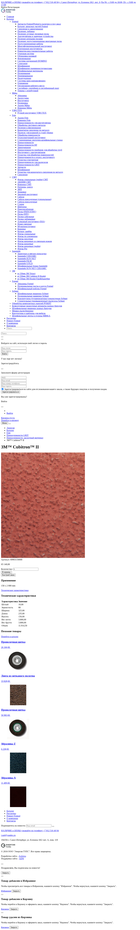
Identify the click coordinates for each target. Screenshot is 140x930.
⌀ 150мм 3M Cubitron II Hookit (32, 276)
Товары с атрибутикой (28, 90)
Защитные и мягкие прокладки (32, 253)
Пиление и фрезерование (29, 128)
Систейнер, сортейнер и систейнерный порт (38, 88)
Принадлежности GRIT (29, 165)
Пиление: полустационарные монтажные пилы (40, 41)
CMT (14, 177)
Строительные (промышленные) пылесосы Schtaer (41, 301)
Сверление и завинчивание (30, 29)
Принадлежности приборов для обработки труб (40, 150)
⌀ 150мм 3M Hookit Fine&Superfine (34, 279)
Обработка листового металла (32, 125)
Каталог (10, 19)
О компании (12, 323)
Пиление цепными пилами (30, 39)
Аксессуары (23, 98)
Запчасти (22, 167)
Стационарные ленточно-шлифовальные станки (40, 140)
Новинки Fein (24, 120)
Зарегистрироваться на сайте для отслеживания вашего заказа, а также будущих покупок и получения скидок (55, 389)
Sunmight (16, 251)
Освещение (23, 83)
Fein (14, 115)
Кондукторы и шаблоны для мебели (29, 313)
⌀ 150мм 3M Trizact (26, 273)
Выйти (10, 413)
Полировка (23, 103)
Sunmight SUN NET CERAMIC (32, 268)
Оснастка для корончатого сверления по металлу (40, 172)
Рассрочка (11, 318)
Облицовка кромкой (27, 56)
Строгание (22, 63)
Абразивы (22, 95)
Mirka (14, 93)
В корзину (6, 572)
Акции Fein (23, 118)
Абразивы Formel (25, 284)
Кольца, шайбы (25, 231)
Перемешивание (25, 76)
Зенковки (22, 192)
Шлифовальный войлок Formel (32, 288)
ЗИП (20, 189)
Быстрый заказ (8, 575)
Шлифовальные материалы (30, 71)
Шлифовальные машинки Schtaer (33, 293)
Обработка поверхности (29, 135)
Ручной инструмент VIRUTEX (32, 113)
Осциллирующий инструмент (32, 137)
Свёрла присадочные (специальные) (34, 199)
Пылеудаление (24, 78)
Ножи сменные (25, 224)
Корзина (5, 909)
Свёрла (21, 197)
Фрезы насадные (25, 239)
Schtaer (15, 291)
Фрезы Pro (22, 249)
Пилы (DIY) (23, 214)
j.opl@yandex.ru (8, 835)
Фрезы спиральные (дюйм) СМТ (33, 179)
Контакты (11, 325)
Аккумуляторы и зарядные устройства (35, 36)
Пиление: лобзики (26, 31)
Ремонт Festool (13, 321)
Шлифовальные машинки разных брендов (32, 308)
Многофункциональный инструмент (35, 46)
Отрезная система (26, 53)
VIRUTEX (17, 110)
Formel (15, 281)
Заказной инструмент (28, 194)
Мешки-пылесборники (22, 311)
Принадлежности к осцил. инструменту (36, 157)
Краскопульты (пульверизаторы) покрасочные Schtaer (42, 298)
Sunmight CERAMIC (27, 256)
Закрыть (5, 873)
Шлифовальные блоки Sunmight (32, 266)
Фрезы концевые (25, 244)
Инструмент (23, 100)
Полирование (24, 73)
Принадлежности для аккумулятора (34, 123)
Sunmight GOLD (25, 263)
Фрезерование (24, 58)
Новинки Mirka (25, 108)
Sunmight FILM (25, 261)
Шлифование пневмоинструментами (35, 68)
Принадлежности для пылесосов (33, 162)
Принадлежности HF (27, 145)
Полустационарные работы (30, 44)
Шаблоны (22, 207)
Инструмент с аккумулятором (31, 152)
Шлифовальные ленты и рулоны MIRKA (31, 316)
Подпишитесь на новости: (13, 825)
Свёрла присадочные (27, 202)
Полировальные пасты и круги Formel (35, 286)
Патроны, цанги (25, 187)
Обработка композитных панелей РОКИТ (31, 303)
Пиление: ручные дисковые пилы (33, 34)
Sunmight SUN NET (27, 258)
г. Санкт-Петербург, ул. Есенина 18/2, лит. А (79, 2)
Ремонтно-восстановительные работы (35, 51)
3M (13, 271)
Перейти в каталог (9, 636)
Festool (15, 21)
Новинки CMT (24, 184)
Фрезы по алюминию (27, 236)
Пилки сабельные (26, 216)
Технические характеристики (15, 590)
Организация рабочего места (31, 86)
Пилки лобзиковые (26, 219)
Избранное (6, 891)
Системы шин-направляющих (32, 81)
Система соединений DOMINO (32, 61)
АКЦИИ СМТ (24, 182)
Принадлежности (26, 142)
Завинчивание (24, 147)
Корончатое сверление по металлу (33, 130)
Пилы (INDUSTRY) (27, 211)
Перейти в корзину (10, 420)
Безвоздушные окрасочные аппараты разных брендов (37, 306)
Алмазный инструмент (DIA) (31, 221)
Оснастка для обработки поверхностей (36, 155)
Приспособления (25, 209)
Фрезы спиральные (26, 234)
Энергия (10, 428)
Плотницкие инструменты (30, 48)
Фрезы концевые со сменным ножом (35, 241)
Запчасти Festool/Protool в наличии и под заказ (39, 24)
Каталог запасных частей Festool (33, 26)
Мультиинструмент (27, 226)
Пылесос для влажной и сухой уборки (35, 132)
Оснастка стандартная (28, 160)
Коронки (22, 229)
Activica (22, 856)
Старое (21, 204)
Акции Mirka (24, 105)
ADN (21, 858)
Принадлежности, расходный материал (25, 438)
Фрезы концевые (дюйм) (29, 246)
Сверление (23, 174)
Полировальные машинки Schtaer (33, 296)
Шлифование (24, 66)
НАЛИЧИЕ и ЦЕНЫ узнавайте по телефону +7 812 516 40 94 (30, 2)
